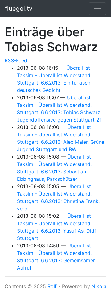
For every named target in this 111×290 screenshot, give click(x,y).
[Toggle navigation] (97, 8)
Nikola (99, 286)
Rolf (52, 286)
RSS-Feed (16, 60)
